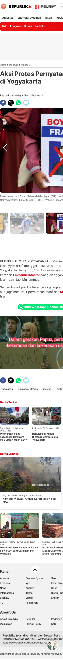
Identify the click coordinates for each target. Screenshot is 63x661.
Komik (28, 26)
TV (1, 602)
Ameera (4, 578)
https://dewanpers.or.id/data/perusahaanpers (28, 642)
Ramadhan (32, 602)
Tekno (29, 592)
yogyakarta (7, 388)
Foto (4, 26)
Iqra (28, 583)
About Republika (9, 618)
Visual (29, 597)
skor (48, 17)
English (55, 597)
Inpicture (14, 64)
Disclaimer (6, 623)
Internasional (7, 592)
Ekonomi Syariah (29, 17)
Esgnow (4, 597)
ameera (7, 17)
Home (3, 64)
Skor (53, 578)
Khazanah (5, 583)
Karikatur (40, 26)
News (3, 587)
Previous (5, 196)
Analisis (30, 587)
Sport (54, 587)
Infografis (16, 26)
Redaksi (30, 618)
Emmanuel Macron (26, 275)
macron (47, 388)
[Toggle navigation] (3, 6)
